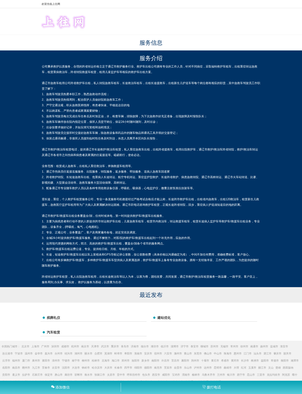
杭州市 (75, 346)
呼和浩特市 (133, 374)
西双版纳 (288, 367)
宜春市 (46, 367)
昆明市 (218, 367)
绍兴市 (69, 353)
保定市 (49, 374)
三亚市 (261, 374)
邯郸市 (78, 374)
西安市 (156, 374)
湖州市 (78, 353)
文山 (270, 367)
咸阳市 (166, 374)
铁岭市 (86, 367)
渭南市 (186, 374)
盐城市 (274, 346)
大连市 (76, 367)
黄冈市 (235, 360)
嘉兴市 (49, 353)
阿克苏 (286, 374)
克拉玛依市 (273, 374)
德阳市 (148, 367)
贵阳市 (6, 374)
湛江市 (267, 353)
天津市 (95, 346)
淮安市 (284, 346)
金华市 (39, 353)
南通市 (254, 346)
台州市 (59, 353)
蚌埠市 (118, 353)
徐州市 (244, 346)
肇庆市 (277, 353)
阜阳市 (128, 353)
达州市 (208, 367)
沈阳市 (66, 367)
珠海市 (228, 353)
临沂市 (165, 346)
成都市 (65, 346)
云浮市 (6, 360)
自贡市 (178, 367)
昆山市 (251, 374)
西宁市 (241, 374)
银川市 (231, 374)
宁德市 (66, 360)
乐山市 (188, 367)
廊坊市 (69, 374)
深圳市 (55, 346)
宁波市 (19, 353)
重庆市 (115, 346)
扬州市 (264, 346)
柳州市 (86, 360)
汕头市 (258, 353)
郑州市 (126, 360)
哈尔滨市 (97, 367)
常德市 (275, 360)
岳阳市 (6, 367)
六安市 (168, 353)
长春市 (118, 367)
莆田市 (46, 360)
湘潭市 (295, 360)
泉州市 (36, 360)
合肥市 (98, 353)
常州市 (234, 346)
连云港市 (7, 353)
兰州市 (221, 374)
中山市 (218, 353)
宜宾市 (168, 367)
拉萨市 (26, 374)
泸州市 (198, 367)
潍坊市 (155, 346)
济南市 (135, 346)
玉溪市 (252, 367)
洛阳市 (136, 360)
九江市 (36, 367)
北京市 (25, 346)
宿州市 (158, 353)
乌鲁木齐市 (208, 374)
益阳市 (265, 360)
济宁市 (185, 346)
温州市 (29, 353)
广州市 (45, 346)
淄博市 (175, 346)
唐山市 (59, 374)
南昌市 (16, 367)
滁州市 (178, 353)
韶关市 (287, 353)
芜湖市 (108, 353)
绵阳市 (138, 367)
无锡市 (224, 346)
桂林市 (96, 360)
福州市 (16, 360)
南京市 (85, 346)
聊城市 (204, 346)
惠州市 (238, 353)
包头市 (146, 374)
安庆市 (148, 353)
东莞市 (198, 353)
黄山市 (188, 353)
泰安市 (195, 346)
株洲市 (255, 360)
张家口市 (99, 374)
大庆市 (108, 367)
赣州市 (26, 367)
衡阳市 (285, 360)
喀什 (294, 374)
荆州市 (195, 360)
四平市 (128, 367)
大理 (236, 367)
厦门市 (26, 360)
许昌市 (165, 360)
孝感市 (225, 360)
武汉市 (105, 346)
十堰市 (205, 360)
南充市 (158, 367)
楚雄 (278, 367)
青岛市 (125, 346)
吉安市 (56, 367)
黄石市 (215, 360)
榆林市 (196, 374)
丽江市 (262, 367)
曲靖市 (228, 367)
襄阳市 (185, 360)
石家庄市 (37, 374)
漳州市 (56, 360)
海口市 (116, 360)
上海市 (35, 346)
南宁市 (76, 360)
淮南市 (138, 353)
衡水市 (88, 374)
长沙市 (245, 360)
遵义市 (16, 374)
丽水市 (88, 353)
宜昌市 (175, 360)
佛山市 (208, 353)
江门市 (248, 353)
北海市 (106, 360)
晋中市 (121, 374)
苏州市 (214, 346)
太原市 (111, 374)
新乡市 (145, 360)
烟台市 (145, 346)
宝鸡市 (176, 374)
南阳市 (155, 360)
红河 (243, 367)
